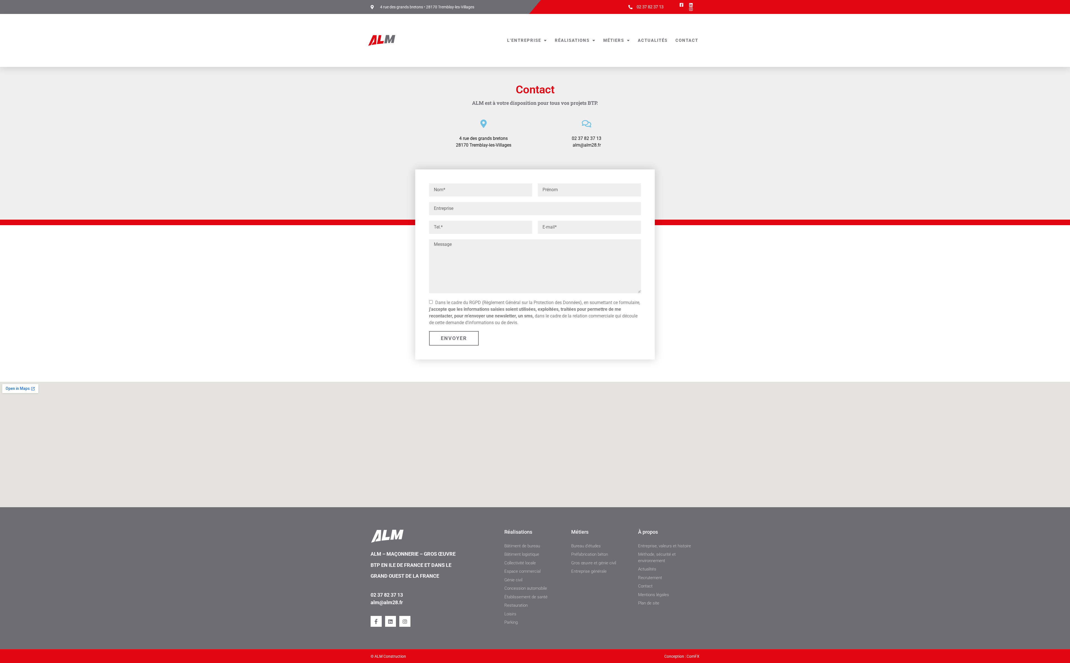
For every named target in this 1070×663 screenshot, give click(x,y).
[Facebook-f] (376, 621)
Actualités (653, 40)
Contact (686, 40)
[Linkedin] (390, 621)
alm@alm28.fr (387, 602)
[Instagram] (404, 621)
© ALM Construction (388, 656)
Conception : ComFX (681, 656)
